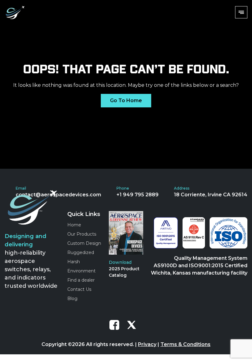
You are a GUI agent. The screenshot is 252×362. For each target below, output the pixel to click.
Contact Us (79, 289)
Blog (72, 298)
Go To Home (126, 100)
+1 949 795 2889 (137, 195)
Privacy (147, 344)
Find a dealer (81, 280)
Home (74, 225)
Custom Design (84, 243)
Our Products (81, 234)
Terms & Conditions (185, 344)
